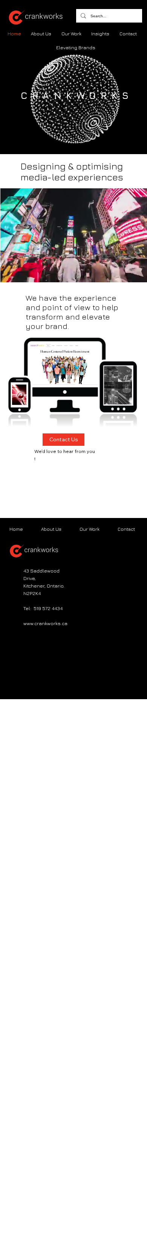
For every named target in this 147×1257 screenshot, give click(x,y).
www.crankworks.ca (45, 623)
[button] (119, 396)
